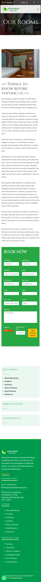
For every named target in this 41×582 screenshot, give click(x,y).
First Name (8, 260)
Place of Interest (11, 388)
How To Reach (11, 558)
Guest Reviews (10, 391)
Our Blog (9, 544)
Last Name (26, 260)
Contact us (9, 394)
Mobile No (7, 270)
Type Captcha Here (20, 328)
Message (7, 309)
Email (24, 270)
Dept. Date (25, 280)
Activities (8, 385)
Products (8, 381)
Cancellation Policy (13, 555)
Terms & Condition (13, 551)
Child (23, 290)
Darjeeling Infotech (16, 578)
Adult (5, 290)
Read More (5, 474)
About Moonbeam (11, 378)
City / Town (8, 299)
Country (25, 299)
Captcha (6, 327)
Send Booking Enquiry (33, 333)
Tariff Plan (10, 517)
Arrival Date (8, 280)
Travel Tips (10, 548)
